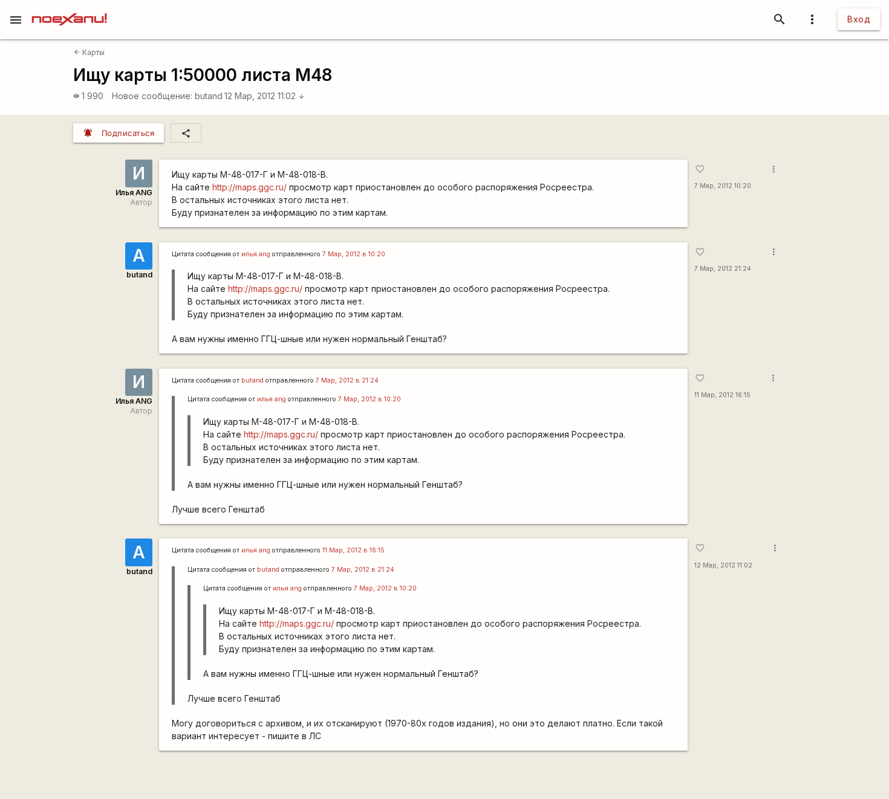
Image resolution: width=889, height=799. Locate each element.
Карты (89, 52)
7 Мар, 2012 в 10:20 (353, 254)
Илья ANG (134, 192)
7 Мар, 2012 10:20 (722, 186)
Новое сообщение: (152, 96)
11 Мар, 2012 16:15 (722, 395)
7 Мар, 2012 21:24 (722, 269)
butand (209, 96)
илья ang (255, 254)
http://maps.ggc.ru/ (249, 187)
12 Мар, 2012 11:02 (264, 96)
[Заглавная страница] (69, 8)
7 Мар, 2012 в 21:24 (347, 380)
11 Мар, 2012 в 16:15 (353, 550)
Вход (858, 19)
